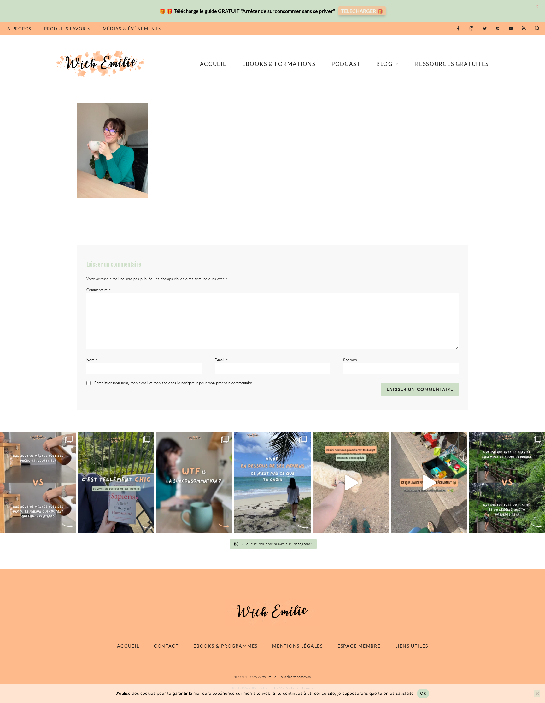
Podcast (345, 64)
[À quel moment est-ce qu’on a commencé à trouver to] (194, 482)
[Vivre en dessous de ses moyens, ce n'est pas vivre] (272, 482)
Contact (166, 645)
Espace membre (358, 645)
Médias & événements (132, 28)
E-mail (221, 360)
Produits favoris (67, 28)
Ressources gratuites (452, 64)
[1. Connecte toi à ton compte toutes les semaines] (351, 482)
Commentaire (98, 290)
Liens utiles (411, 645)
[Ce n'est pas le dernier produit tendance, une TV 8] (38, 482)
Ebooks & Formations (279, 64)
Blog (384, 64)
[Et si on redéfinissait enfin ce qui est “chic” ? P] (116, 482)
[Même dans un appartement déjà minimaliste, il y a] (429, 482)
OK (423, 693)
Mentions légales (297, 645)
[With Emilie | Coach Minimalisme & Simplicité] (101, 63)
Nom (92, 360)
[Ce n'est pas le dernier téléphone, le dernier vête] (507, 482)
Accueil (213, 64)
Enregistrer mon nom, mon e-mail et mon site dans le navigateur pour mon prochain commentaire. (173, 383)
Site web (350, 360)
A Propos (19, 28)
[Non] (537, 693)
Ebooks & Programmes (225, 645)
